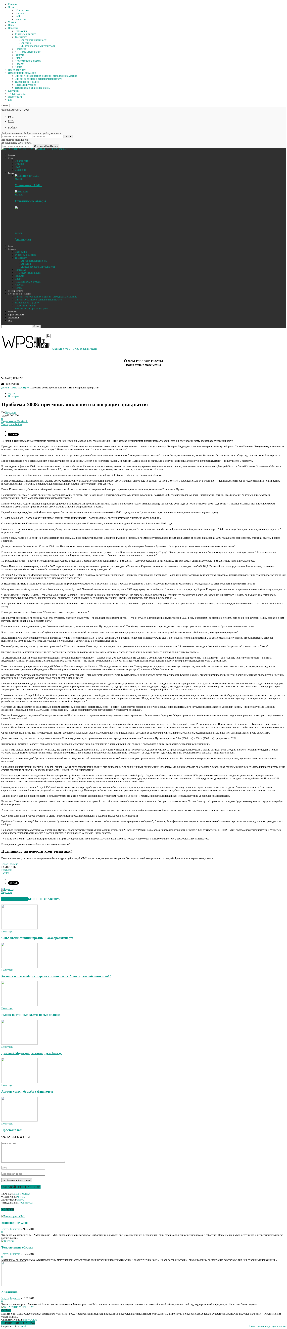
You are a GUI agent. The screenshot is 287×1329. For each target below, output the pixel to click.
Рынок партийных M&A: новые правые (30, 1014)
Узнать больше (9, 864)
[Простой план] (19, 1120)
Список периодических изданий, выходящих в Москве (46, 75)
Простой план (11, 1130)
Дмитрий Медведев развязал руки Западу (31, 1053)
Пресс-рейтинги (17, 69)
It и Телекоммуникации (28, 51)
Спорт (18, 57)
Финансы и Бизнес (25, 34)
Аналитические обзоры (28, 60)
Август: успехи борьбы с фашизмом (27, 1091)
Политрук (13, 396)
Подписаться (25, 1202)
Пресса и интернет (25, 84)
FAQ (17, 16)
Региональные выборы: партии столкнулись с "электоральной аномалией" (56, 976)
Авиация (26, 43)
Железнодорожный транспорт (38, 45)
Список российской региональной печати (38, 78)
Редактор (10, 412)
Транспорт (21, 37)
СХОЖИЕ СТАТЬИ (14, 899)
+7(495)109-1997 (17, 93)
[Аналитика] (33, 230)
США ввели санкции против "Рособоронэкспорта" (38, 938)
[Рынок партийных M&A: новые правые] (19, 1005)
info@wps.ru (15, 96)
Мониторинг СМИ (28, 185)
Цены (11, 25)
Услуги (12, 22)
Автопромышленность (34, 40)
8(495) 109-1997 (14, 378)
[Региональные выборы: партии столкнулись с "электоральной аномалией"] (19, 966)
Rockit (23, 1326)
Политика (20, 48)
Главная (12, 4)
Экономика (21, 31)
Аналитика (23, 239)
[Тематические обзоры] (21, 191)
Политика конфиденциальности (267, 1326)
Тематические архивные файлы (32, 87)
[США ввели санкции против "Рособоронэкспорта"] (19, 928)
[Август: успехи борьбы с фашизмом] (19, 1082)
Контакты (13, 90)
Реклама (19, 54)
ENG (11, 121)
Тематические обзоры (30, 201)
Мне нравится (22, 1193)
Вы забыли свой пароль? (15, 139)
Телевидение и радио (27, 81)
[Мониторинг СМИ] (27, 175)
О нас (11, 7)
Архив (18, 66)
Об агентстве (22, 10)
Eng (10, 99)
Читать (21, 1196)
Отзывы (19, 13)
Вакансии (20, 19)
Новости (13, 28)
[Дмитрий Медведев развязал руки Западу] (19, 1043)
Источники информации (22, 72)
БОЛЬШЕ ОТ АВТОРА (44, 899)
